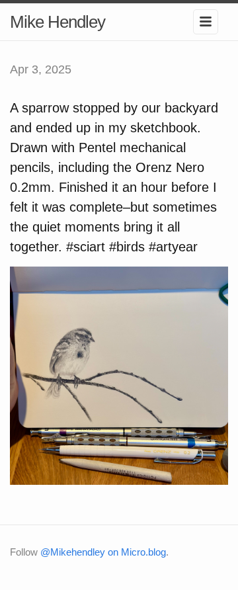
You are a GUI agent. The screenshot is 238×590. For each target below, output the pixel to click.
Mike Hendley (57, 22)
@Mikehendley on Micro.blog (103, 552)
